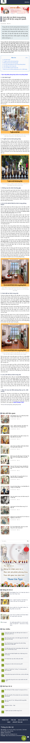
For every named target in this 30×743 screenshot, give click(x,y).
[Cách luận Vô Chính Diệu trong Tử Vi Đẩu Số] (5, 510)
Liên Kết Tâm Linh (17, 722)
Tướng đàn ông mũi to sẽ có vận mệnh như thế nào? (16, 680)
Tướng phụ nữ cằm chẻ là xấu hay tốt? (14, 663)
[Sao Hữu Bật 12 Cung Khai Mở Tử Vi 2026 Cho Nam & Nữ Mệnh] (5, 479)
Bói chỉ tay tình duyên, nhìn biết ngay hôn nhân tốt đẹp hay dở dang (16, 638)
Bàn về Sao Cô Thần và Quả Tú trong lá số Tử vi (16, 689)
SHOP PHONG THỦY (18, 402)
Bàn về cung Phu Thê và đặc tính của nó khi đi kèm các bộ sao (16, 695)
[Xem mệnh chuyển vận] (8, 2)
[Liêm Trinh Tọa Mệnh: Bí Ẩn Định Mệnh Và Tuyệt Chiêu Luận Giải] (5, 449)
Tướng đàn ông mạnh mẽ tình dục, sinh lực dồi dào (16, 674)
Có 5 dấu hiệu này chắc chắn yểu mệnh (14, 658)
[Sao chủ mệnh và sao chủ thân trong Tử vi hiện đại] (5, 500)
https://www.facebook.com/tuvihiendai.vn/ (15, 735)
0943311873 (8, 732)
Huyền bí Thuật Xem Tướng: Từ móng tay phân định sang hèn (16, 670)
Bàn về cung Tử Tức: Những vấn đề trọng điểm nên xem (16, 701)
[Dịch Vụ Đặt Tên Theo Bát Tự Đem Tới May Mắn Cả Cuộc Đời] (5, 439)
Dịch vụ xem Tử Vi (23, 719)
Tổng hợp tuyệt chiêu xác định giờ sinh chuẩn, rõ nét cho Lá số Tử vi (16, 633)
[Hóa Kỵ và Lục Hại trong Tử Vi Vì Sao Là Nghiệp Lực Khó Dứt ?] (5, 520)
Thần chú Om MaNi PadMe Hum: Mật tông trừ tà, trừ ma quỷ (16, 654)
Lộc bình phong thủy (7, 404)
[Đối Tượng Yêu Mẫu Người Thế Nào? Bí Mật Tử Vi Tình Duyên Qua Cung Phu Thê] (5, 459)
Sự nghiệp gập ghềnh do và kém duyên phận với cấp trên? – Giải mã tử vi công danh (19, 624)
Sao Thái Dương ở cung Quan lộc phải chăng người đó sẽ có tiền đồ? (15, 643)
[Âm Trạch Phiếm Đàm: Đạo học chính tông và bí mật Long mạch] (5, 530)
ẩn (26, 57)
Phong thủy (5, 719)
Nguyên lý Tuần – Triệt (10, 705)
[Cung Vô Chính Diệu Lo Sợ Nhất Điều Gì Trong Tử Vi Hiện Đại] (5, 490)
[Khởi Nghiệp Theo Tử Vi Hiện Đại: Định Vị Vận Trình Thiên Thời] (5, 419)
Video (8, 722)
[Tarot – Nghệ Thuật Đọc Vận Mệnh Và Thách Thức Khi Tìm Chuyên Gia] (5, 429)
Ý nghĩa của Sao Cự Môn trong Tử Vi (13, 710)
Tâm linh (13, 719)
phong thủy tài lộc (17, 404)
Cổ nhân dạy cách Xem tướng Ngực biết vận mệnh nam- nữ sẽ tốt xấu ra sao (16, 649)
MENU (27, 2)
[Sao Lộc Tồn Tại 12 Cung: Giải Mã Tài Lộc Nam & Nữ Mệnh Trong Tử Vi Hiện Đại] (5, 469)
